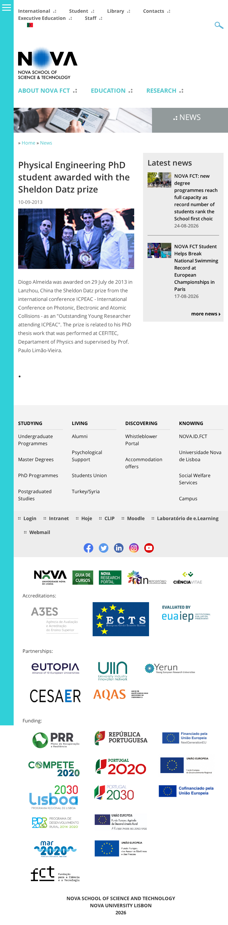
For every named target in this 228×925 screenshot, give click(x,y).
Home (28, 143)
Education (108, 90)
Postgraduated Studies (35, 495)
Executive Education (42, 18)
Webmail (39, 532)
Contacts (153, 11)
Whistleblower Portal (141, 440)
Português (30, 25)
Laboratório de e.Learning (187, 518)
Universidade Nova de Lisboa (200, 456)
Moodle (136, 518)
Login (30, 518)
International (34, 11)
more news (204, 313)
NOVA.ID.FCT (193, 436)
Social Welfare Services (194, 479)
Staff (90, 18)
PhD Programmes (38, 475)
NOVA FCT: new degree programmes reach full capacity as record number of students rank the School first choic (196, 197)
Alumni (80, 436)
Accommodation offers (143, 463)
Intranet (59, 518)
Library (115, 11)
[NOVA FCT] (47, 62)
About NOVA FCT (44, 90)
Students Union (89, 475)
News (46, 143)
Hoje (86, 518)
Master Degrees (36, 459)
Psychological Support (87, 456)
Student (78, 11)
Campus (188, 498)
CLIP (109, 518)
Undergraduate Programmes (35, 440)
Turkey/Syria (86, 491)
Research (161, 90)
